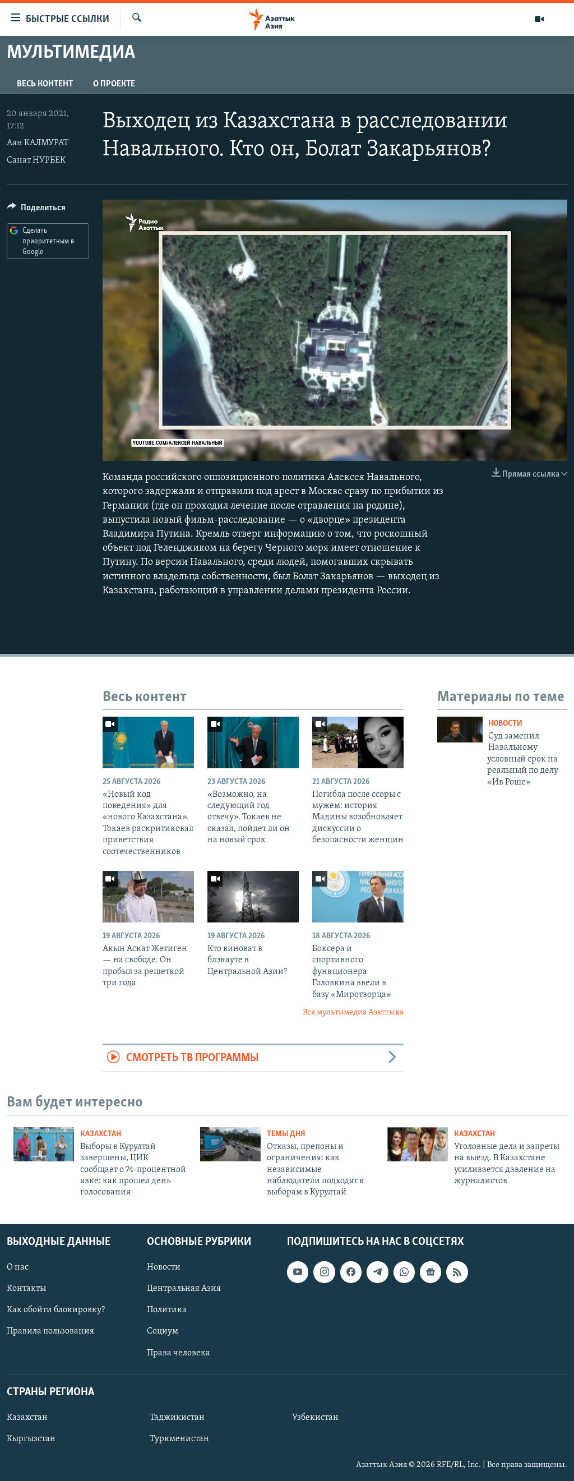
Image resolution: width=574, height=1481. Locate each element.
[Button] (36, 210)
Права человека (178, 1352)
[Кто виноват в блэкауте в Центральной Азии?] (253, 896)
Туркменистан (179, 1438)
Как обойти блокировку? (56, 1309)
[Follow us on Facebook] (351, 1271)
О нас (18, 1267)
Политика (167, 1309)
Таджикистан (177, 1417)
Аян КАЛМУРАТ (37, 143)
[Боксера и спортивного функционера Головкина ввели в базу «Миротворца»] (358, 896)
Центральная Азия (184, 1288)
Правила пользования (50, 1331)
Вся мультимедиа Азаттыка (353, 1012)
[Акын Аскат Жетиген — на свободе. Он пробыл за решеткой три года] (148, 896)
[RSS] (456, 1271)
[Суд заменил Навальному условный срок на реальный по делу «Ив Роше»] (460, 729)
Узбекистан (315, 1417)
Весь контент (45, 84)
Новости (505, 723)
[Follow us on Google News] (430, 1271)
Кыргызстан (31, 1438)
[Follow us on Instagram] (324, 1271)
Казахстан (100, 1134)
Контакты (26, 1288)
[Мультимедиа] (539, 19)
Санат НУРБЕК (36, 160)
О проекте (114, 84)
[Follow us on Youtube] (297, 1271)
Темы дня (286, 1134)
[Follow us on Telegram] (377, 1271)
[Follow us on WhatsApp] (404, 1271)
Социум (162, 1331)
